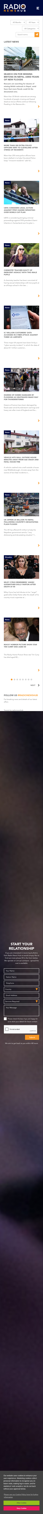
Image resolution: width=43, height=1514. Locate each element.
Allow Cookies (21, 1503)
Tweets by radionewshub (13, 710)
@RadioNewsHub (28, 695)
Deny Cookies (21, 1508)
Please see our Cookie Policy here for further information (21, 1495)
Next (33, 685)
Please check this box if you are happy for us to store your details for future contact (23, 1020)
